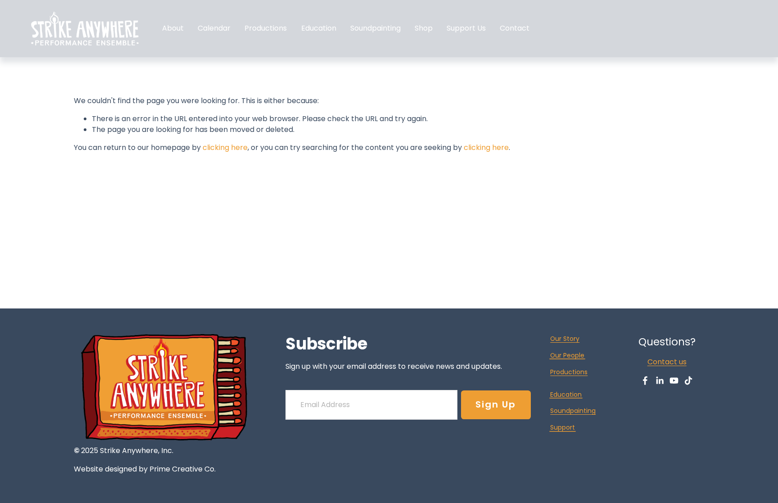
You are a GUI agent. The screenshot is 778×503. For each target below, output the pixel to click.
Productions (569, 371)
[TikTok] (688, 380)
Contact (514, 28)
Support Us (466, 28)
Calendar (214, 28)
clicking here (225, 147)
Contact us (667, 362)
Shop (424, 28)
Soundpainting (375, 28)
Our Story (564, 338)
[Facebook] (645, 380)
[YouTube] (673, 380)
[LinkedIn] (659, 380)
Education (318, 28)
